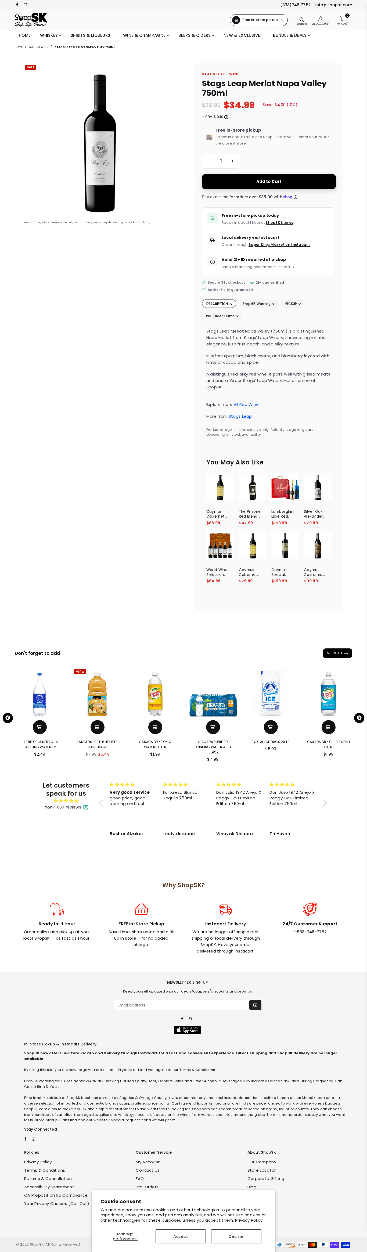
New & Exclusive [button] (242, 35)
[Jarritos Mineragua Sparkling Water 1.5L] (39, 692)
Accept (180, 1236)
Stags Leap (240, 416)
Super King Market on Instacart (279, 244)
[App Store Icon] (187, 1030)
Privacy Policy (248, 1220)
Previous (8, 718)
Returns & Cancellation (48, 1178)
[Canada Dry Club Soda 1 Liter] (328, 692)
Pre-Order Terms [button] (221, 316)
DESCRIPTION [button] (217, 303)
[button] (208, 161)
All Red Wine (38, 47)
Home (25, 35)
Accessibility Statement (49, 1187)
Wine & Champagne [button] (145, 35)
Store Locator (261, 1170)
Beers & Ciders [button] (195, 35)
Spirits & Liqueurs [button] (91, 35)
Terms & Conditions (44, 1170)
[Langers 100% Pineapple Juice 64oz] (97, 692)
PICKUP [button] (291, 303)
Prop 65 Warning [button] (257, 303)
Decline (236, 1236)
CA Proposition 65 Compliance (56, 1195)
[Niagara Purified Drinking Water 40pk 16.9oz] (213, 692)
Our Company (261, 1162)
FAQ (140, 1178)
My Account (148, 1162)
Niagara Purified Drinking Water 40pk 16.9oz (213, 746)
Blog (251, 1187)
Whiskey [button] (49, 35)
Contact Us (148, 1170)
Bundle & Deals (290, 35)
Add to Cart (269, 181)
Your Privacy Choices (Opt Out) (56, 1203)
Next (359, 718)
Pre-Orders (147, 1187)
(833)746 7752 (295, 5)
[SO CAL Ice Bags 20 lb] (270, 692)
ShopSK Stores (279, 222)
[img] (66, 801)
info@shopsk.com (333, 5)
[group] (221, 161)
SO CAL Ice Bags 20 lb (270, 741)
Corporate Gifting (266, 1178)
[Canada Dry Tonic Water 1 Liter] (155, 692)
